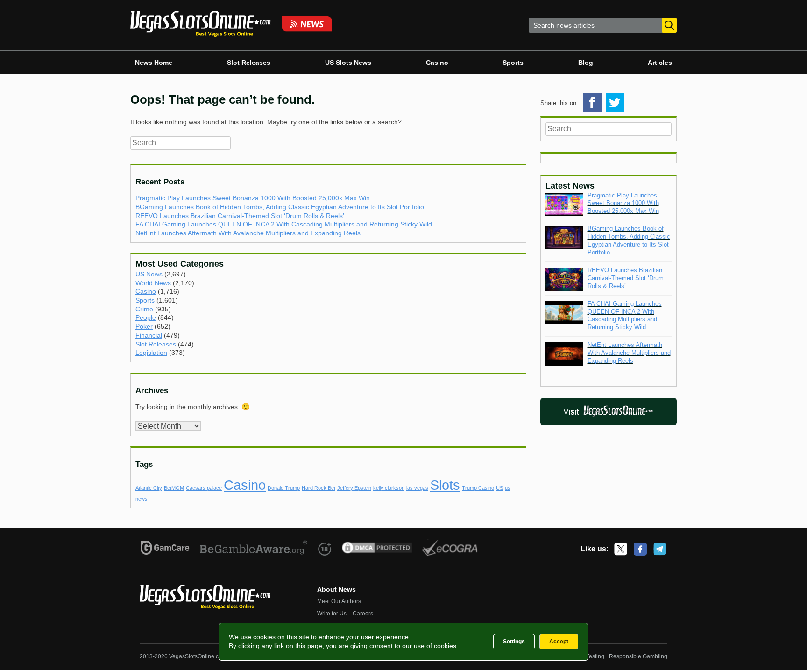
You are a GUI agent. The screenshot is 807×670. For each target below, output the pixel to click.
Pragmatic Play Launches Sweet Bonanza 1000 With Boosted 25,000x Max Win (252, 198)
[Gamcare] (165, 549)
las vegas (417, 488)
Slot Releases (248, 62)
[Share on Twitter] (615, 102)
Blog (585, 62)
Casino (437, 62)
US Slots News (348, 62)
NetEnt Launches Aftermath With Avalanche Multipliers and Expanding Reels (248, 233)
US (499, 488)
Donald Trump (284, 488)
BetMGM (174, 488)
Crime (144, 309)
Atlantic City (148, 488)
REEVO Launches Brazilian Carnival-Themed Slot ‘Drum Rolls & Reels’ (239, 215)
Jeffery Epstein (354, 488)
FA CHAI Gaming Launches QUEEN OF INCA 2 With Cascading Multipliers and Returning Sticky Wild (283, 224)
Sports (513, 62)
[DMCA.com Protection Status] (377, 549)
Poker (144, 326)
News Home (153, 62)
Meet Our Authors (339, 601)
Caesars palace (204, 488)
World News (153, 283)
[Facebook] (640, 549)
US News (149, 274)
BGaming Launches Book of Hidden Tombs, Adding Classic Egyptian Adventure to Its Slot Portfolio (279, 207)
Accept (558, 641)
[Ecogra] (450, 549)
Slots (445, 485)
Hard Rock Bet (318, 488)
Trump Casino (478, 488)
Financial (148, 335)
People (145, 317)
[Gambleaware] (254, 549)
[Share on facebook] (592, 102)
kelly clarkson (388, 488)
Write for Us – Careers (345, 613)
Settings (514, 641)
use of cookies (435, 645)
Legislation (151, 352)
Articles (660, 62)
